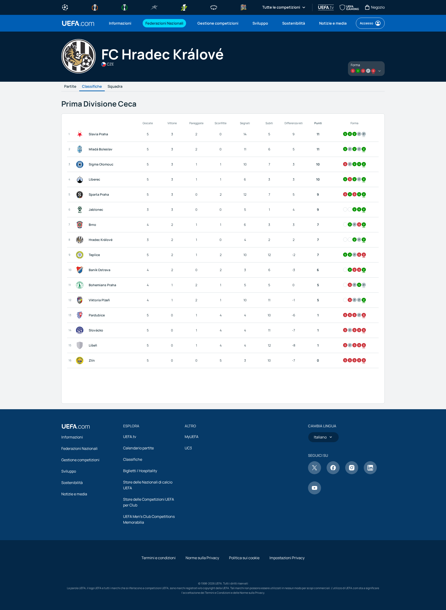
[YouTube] (314, 493)
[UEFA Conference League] (124, 7)
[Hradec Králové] (80, 239)
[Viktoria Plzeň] (80, 300)
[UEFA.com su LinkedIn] (370, 472)
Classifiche (92, 86)
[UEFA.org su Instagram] (351, 472)
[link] (120, 23)
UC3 (188, 448)
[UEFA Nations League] (243, 7)
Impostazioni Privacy (287, 557)
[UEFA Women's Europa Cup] (184, 7)
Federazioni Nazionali (79, 448)
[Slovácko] (80, 330)
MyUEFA (191, 436)
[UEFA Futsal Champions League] (154, 7)
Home (78, 23)
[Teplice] (80, 255)
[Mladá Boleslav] (80, 149)
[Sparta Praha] (80, 194)
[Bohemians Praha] (80, 285)
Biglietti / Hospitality (140, 470)
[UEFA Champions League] (65, 7)
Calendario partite (138, 448)
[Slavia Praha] (80, 134)
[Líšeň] (80, 345)
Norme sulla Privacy (202, 557)
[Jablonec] (80, 209)
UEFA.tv (129, 436)
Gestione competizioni (80, 459)
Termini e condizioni (158, 557)
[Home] (75, 426)
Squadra (115, 86)
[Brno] (80, 224)
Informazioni (72, 437)
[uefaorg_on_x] (314, 472)
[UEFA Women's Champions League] (213, 7)
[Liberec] (80, 179)
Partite (70, 86)
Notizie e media (74, 493)
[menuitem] (121, 23)
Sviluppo (68, 471)
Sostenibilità (72, 482)
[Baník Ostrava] (80, 270)
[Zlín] (80, 360)
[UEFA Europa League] (94, 7)
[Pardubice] (80, 315)
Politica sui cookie (244, 557)
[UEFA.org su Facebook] (333, 472)
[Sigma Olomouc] (80, 164)
